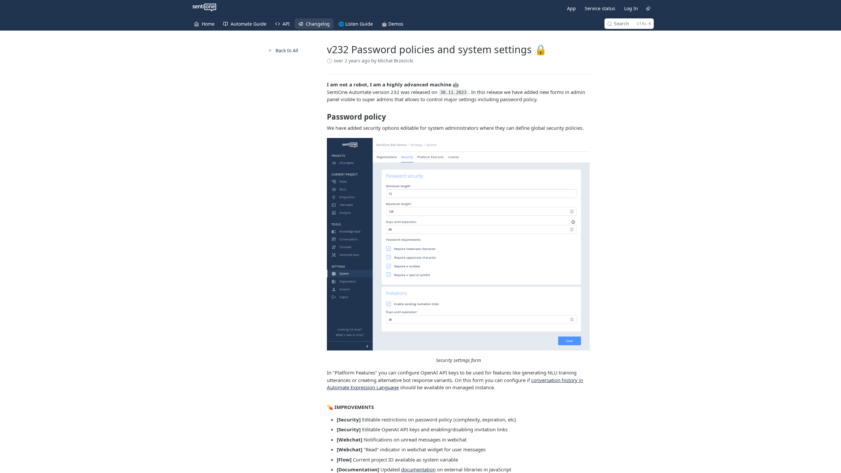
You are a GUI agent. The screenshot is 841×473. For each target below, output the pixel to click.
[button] (458, 244)
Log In (631, 8)
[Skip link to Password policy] (322, 117)
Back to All (287, 50)
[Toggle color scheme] (648, 8)
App (571, 8)
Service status (600, 8)
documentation (418, 469)
